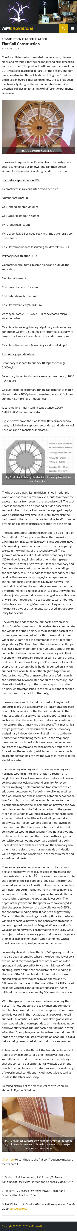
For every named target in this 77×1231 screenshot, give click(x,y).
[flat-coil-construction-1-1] (38, 127)
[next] (74, 12)
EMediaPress (18, 1208)
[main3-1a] (38, 12)
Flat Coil (28, 39)
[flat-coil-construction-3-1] (38, 1124)
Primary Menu (72, 28)
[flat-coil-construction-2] (38, 460)
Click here (8, 1159)
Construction (11, 39)
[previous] (3, 12)
